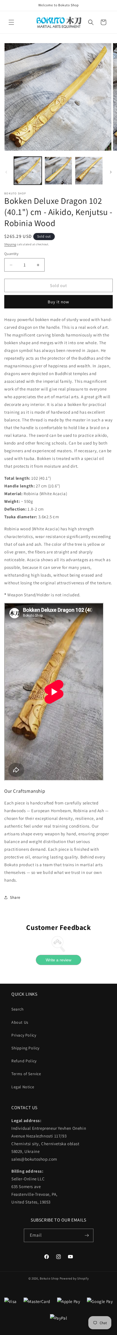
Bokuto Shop (49, 1278)
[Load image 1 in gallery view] (28, 171)
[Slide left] (6, 172)
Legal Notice (22, 1086)
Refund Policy (24, 1060)
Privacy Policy (23, 1035)
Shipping (10, 244)
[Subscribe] (87, 1235)
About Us (19, 1022)
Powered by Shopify (74, 1278)
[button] (11, 22)
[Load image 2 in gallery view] (58, 171)
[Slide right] (111, 172)
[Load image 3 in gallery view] (89, 171)
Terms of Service (26, 1073)
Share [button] (15, 897)
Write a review (58, 960)
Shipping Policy (25, 1048)
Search (17, 1009)
